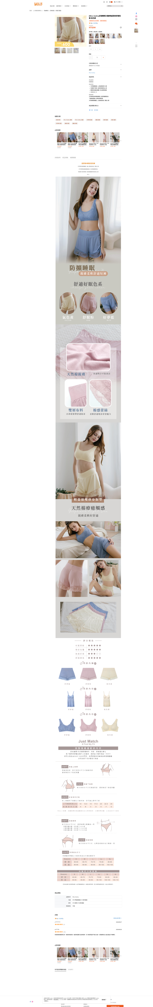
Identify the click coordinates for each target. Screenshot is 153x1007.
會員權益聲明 (86, 1006)
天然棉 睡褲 (89, 119)
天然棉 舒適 (58, 123)
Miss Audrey (92, 72)
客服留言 (85, 1004)
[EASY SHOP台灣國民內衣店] (38, 4)
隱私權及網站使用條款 (66, 1006)
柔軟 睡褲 (113, 119)
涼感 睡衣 (58, 119)
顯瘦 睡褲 (98, 119)
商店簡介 (63, 1004)
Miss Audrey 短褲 (79, 119)
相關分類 (57, 116)
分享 (92, 110)
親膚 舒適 (67, 123)
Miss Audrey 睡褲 (68, 119)
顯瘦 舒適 (75, 123)
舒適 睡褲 (105, 119)
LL (100, 49)
